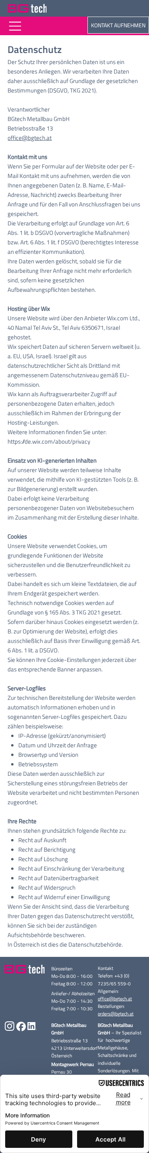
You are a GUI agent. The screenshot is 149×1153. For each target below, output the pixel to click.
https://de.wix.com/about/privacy (49, 441)
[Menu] (15, 26)
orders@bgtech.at (116, 1013)
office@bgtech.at (30, 137)
